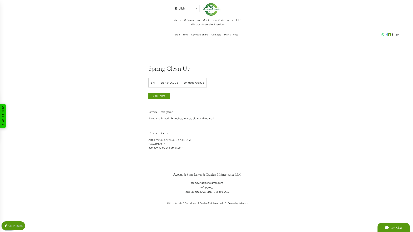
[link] (159, 96)
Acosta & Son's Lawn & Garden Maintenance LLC (208, 20)
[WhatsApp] (382, 34)
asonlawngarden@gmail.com (207, 182)
